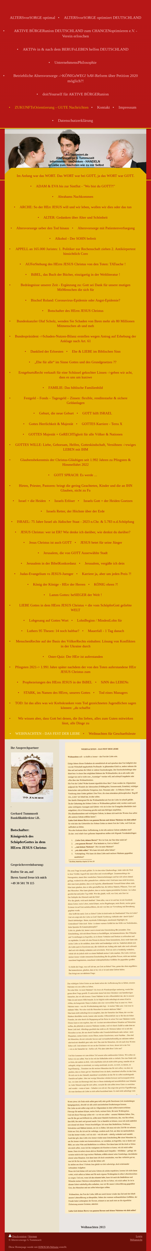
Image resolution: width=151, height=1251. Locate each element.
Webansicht (136, 1239)
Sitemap (32, 1236)
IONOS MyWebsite (48, 1246)
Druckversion (19, 1236)
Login (139, 1236)
